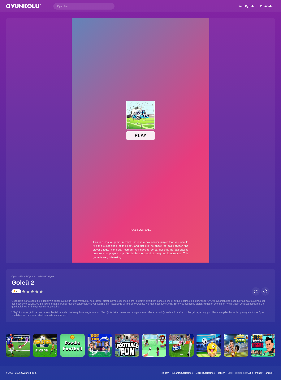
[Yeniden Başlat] (265, 291)
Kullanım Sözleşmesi (182, 373)
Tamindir (268, 373)
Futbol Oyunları (28, 276)
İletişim (221, 373)
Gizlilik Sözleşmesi (205, 373)
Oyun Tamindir (254, 373)
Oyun (14, 276)
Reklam (165, 373)
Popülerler (266, 6)
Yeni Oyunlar (247, 6)
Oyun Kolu (23, 6)
